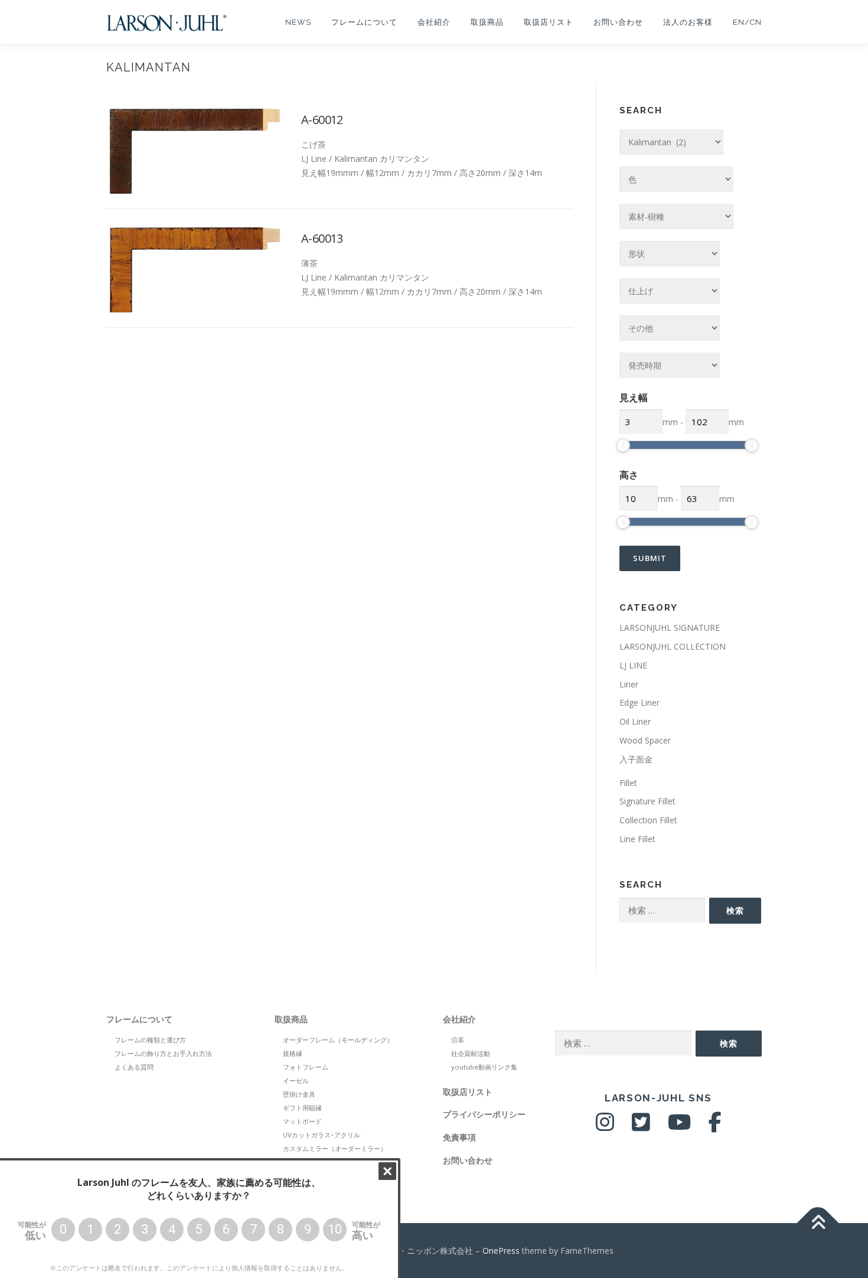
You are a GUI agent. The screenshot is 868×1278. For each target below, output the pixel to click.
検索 (735, 910)
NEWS (298, 22)
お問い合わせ (618, 22)
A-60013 (322, 238)
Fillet (628, 782)
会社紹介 (434, 22)
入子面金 (635, 759)
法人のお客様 (688, 22)
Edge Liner (639, 702)
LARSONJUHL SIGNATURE (669, 627)
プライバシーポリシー (484, 1114)
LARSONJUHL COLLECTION (672, 646)
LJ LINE (633, 665)
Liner (628, 684)
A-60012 (322, 120)
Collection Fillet (648, 820)
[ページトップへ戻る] (818, 1223)
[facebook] (715, 1126)
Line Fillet (637, 839)
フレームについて (364, 22)
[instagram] (605, 1126)
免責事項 (459, 1137)
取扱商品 (487, 22)
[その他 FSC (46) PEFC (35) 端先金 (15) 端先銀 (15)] (669, 328)
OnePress (501, 1250)
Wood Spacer (645, 740)
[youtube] (679, 1126)
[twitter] (641, 1126)
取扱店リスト (548, 22)
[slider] (623, 445)
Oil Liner (635, 721)
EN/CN (747, 22)
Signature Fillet (647, 801)
